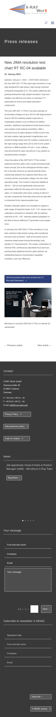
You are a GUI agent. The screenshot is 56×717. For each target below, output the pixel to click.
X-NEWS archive (39, 709)
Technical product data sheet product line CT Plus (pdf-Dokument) (25, 279)
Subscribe (36, 696)
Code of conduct (12, 438)
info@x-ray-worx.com (19, 405)
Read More (13, 478)
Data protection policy (15, 426)
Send (45, 609)
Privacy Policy (11, 414)
